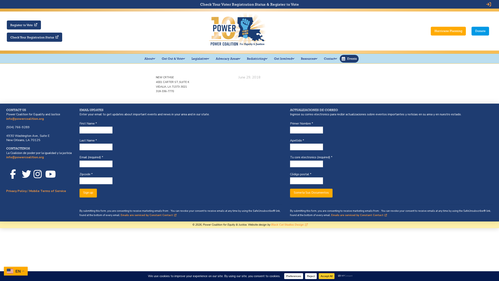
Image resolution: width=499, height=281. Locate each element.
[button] (349, 59)
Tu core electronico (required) (311, 157)
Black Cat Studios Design (287, 225)
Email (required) (91, 157)
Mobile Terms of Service (47, 191)
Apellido (297, 140)
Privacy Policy (16, 191)
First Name (88, 123)
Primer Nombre (301, 123)
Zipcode (86, 174)
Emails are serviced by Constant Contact (147, 215)
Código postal (300, 174)
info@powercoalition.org (25, 119)
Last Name (88, 140)
